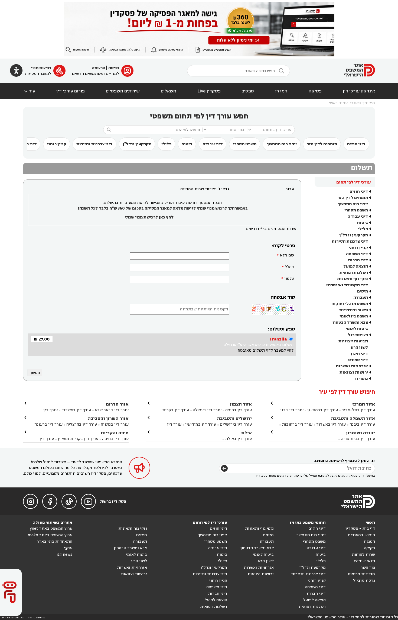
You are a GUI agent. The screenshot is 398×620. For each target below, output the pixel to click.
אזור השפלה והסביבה (353, 418)
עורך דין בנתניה (115, 424)
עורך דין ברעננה (48, 424)
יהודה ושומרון (360, 433)
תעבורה (360, 297)
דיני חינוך (359, 353)
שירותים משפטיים (123, 91)
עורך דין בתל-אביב (358, 410)
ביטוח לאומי (356, 329)
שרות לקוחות (363, 554)
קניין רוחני (56, 144)
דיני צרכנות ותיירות (94, 144)
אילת (246, 433)
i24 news (64, 554)
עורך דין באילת (238, 439)
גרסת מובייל (364, 580)
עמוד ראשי (338, 103)
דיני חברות (358, 260)
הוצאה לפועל (355, 266)
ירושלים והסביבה (234, 418)
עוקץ (68, 548)
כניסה (113, 68)
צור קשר (368, 567)
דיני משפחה (357, 254)
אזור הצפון (241, 404)
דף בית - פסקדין (360, 528)
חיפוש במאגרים (361, 535)
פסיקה (315, 91)
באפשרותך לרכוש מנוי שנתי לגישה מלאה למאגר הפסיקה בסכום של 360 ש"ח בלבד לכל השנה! (163, 208)
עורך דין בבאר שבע (112, 410)
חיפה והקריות (114, 433)
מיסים (362, 291)
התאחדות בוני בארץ (54, 541)
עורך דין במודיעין (200, 424)
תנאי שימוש (364, 561)
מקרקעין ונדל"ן (137, 144)
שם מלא (287, 255)
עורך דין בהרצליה (81, 424)
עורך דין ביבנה (362, 424)
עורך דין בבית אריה (358, 439)
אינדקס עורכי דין (359, 91)
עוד (29, 91)
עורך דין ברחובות (297, 424)
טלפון (289, 278)
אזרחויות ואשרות (352, 366)
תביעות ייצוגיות (353, 341)
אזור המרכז (363, 404)
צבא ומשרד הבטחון (350, 322)
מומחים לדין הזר (322, 144)
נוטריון (361, 378)
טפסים (248, 91)
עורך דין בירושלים (236, 424)
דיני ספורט (358, 360)
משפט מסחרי (244, 144)
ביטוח (186, 144)
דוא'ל (289, 267)
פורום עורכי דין (70, 91)
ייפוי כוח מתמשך (281, 144)
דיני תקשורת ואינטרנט (347, 285)
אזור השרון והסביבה (108, 418)
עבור (290, 189)
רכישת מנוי (41, 68)
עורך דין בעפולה (206, 410)
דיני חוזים (356, 144)
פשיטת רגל (358, 335)
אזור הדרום (117, 404)
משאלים (168, 91)
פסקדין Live (209, 91)
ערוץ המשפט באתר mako (50, 535)
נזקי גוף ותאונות (352, 279)
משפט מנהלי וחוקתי (349, 304)
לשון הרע (359, 347)
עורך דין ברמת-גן (322, 410)
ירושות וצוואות (354, 372)
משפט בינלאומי (354, 316)
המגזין (281, 91)
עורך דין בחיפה (238, 410)
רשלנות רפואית (354, 272)
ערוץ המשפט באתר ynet (51, 528)
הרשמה (98, 68)
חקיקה (369, 548)
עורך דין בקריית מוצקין (78, 439)
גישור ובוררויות (353, 310)
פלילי (166, 144)
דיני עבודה (213, 144)
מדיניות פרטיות (361, 574)
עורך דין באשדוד (331, 424)
